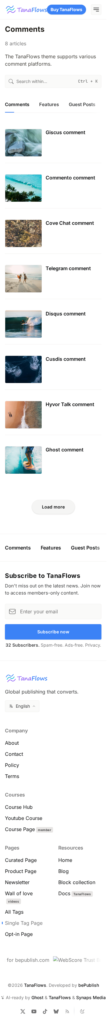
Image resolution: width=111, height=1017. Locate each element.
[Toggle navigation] (96, 9)
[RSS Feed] (67, 1011)
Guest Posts (85, 548)
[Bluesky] (56, 1011)
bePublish (88, 985)
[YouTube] (34, 1011)
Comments (18, 548)
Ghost (37, 997)
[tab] (17, 106)
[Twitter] (22, 1011)
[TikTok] (45, 1011)
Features (51, 548)
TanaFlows (35, 985)
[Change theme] (82, 1011)
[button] (22, 706)
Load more (53, 506)
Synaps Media (91, 997)
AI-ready (15, 997)
